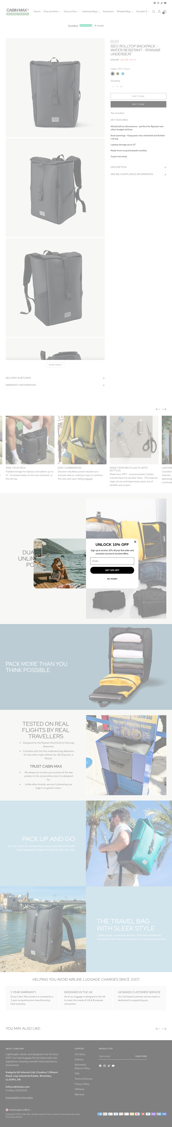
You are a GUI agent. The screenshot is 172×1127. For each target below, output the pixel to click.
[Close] (135, 542)
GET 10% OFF (112, 570)
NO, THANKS (112, 579)
